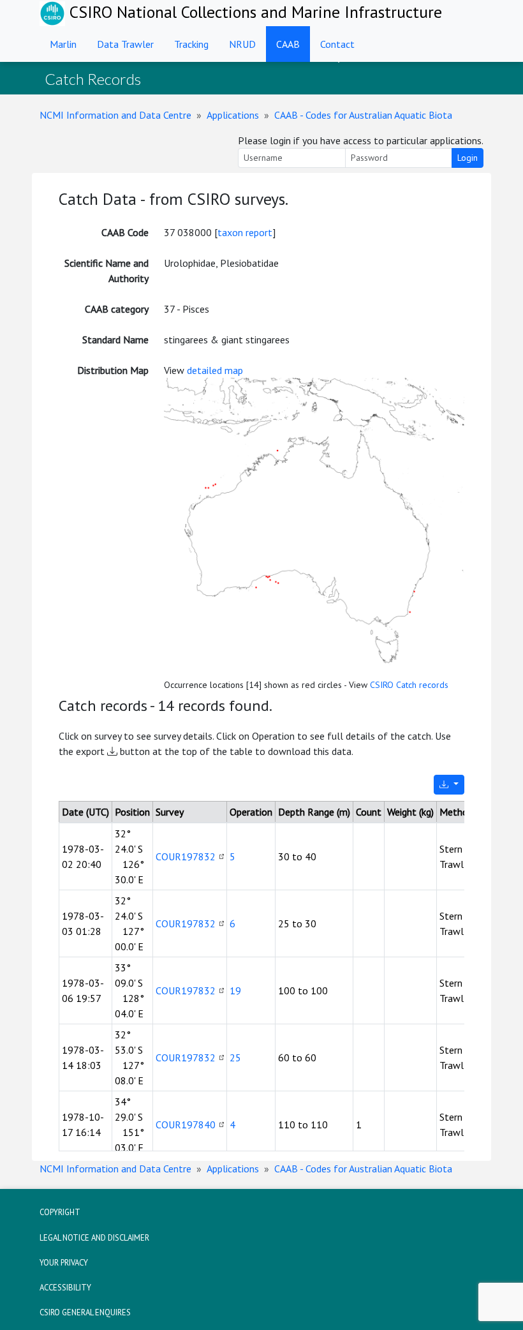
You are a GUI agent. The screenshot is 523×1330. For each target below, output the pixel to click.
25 (235, 1057)
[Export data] (449, 785)
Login (467, 157)
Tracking (191, 44)
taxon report (244, 232)
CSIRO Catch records (409, 685)
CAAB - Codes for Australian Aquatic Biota (363, 114)
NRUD (242, 44)
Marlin (63, 44)
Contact (337, 44)
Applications (233, 114)
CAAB (288, 44)
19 (235, 990)
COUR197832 (186, 856)
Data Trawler (125, 44)
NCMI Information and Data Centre (115, 114)
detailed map (215, 370)
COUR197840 (186, 1124)
